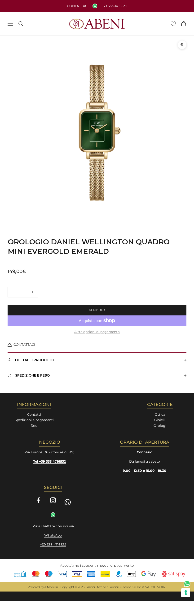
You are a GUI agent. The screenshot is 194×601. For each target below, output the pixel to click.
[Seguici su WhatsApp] (67, 502)
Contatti (34, 414)
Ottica (160, 414)
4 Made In (51, 587)
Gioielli (160, 420)
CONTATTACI (24, 344)
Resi (34, 425)
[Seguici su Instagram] (53, 500)
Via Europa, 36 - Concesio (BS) (50, 452)
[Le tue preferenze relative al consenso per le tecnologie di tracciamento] (185, 592)
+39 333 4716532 (114, 6)
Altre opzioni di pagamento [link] (97, 332)
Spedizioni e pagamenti (34, 420)
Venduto (97, 310)
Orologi (160, 425)
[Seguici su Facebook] (38, 500)
